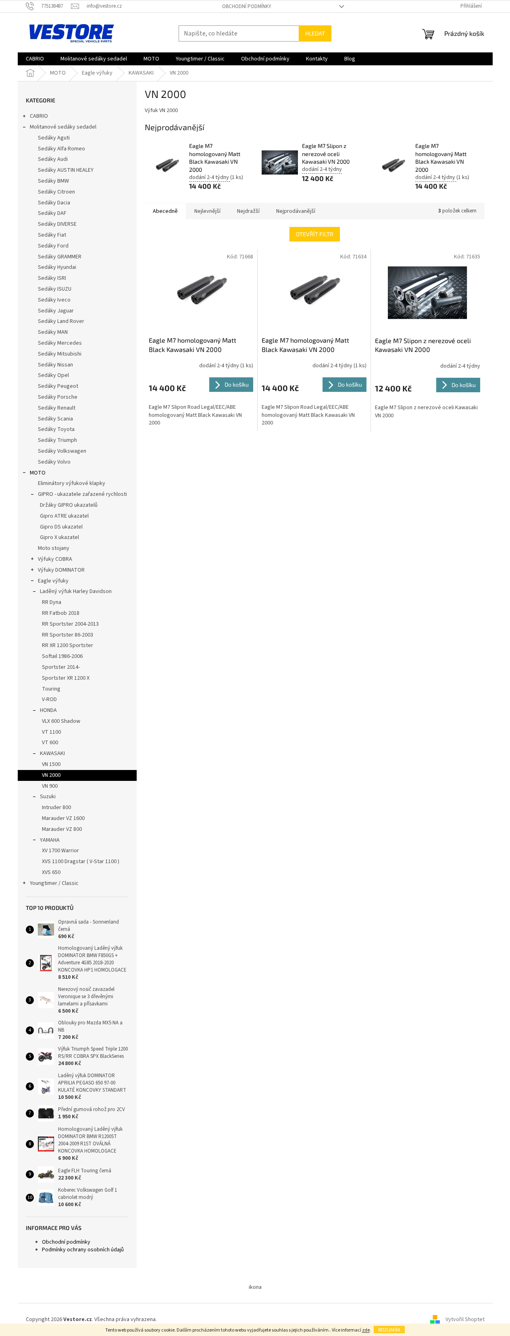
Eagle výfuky (53, 581)
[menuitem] (35, 58)
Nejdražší (248, 211)
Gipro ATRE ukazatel (64, 516)
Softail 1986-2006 (62, 656)
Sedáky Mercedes (60, 343)
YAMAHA (50, 840)
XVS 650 (51, 872)
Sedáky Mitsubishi (59, 354)
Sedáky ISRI (52, 278)
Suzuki (48, 797)
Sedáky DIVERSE (57, 224)
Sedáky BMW (53, 181)
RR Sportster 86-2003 (67, 635)
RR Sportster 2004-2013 (70, 624)
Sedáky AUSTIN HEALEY (66, 170)
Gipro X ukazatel (59, 537)
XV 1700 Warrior (60, 851)
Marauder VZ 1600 (63, 818)
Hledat (315, 33)
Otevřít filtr (314, 234)
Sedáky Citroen (56, 192)
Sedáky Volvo (54, 462)
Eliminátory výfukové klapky (71, 483)
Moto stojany (53, 548)
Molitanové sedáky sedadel (63, 127)
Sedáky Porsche (57, 397)
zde (366, 1330)
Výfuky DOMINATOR (61, 570)
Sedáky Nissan (55, 365)
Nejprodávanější (295, 211)
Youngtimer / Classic (54, 883)
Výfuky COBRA (55, 559)
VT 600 (50, 743)
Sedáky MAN (53, 332)
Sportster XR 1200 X (66, 678)
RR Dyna (51, 602)
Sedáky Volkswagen (62, 451)
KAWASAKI (52, 753)
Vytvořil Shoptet (465, 1319)
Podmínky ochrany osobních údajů (83, 1250)
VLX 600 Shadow (61, 721)
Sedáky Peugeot (58, 386)
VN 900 (50, 786)
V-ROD (49, 699)
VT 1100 (51, 732)
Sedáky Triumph (57, 440)
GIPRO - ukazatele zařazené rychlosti (82, 494)
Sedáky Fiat (52, 235)
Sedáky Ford (53, 246)
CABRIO (39, 116)
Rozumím (389, 1329)
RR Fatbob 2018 (60, 613)
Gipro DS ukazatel (61, 527)
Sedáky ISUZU (54, 289)
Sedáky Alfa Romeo (61, 149)
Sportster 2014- (61, 667)
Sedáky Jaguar (56, 311)
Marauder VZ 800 (62, 829)
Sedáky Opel (53, 375)
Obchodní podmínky (246, 6)
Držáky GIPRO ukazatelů (69, 505)
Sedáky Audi (53, 159)
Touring (51, 689)
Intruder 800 (56, 807)
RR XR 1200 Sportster (67, 645)
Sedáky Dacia (54, 203)
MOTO (38, 473)
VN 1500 (51, 764)
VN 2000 (51, 775)
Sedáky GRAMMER (59, 257)
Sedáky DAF (52, 213)
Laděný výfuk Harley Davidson (76, 591)
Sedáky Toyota (56, 429)
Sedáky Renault (56, 408)
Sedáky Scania (55, 419)
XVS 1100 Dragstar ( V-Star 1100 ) (80, 861)
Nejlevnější (207, 211)
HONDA (48, 710)
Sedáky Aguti (54, 138)
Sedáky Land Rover (61, 321)
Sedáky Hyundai (57, 267)
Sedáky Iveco (54, 300)
